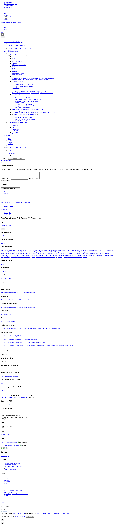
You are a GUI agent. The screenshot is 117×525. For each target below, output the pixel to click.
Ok (2, 520)
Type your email (6, 178)
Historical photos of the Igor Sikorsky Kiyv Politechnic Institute (30, 79)
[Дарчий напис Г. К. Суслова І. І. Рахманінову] (15, 202)
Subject (10, 142)
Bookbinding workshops (22, 107)
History (14, 134)
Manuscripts (15, 63)
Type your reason (33, 178)
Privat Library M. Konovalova (24, 121)
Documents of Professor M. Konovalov (25, 114)
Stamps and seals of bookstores (24, 104)
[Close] (1, 162)
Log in (3, 502)
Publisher (10, 144)
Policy (10, 50)
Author (10, 140)
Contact (10, 47)
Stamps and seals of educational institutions (27, 106)
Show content (9, 206)
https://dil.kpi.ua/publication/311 (10, 376)
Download (4, 209)
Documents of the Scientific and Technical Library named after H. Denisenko (34, 112)
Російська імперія (6, 236)
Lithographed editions (18, 73)
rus (1, 285)
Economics (15, 125)
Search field (4, 158)
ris (5, 191)
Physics (14, 127)
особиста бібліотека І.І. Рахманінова (12, 328)
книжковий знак (6, 225)
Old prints (14, 58)
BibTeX (6, 193)
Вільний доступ (6, 314)
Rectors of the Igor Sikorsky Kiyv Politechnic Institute (27, 109)
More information (20, 516)
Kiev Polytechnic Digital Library (13, 336)
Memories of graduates (18, 111)
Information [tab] (7, 214)
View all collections (10, 469)
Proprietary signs (20, 102)
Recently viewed (11, 147)
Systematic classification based (19, 122)
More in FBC (5, 405)
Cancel (3, 180)
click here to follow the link (9, 321)
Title (9, 139)
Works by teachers (19, 81)
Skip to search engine (10, 4)
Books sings (17, 94)
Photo (13, 70)
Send (8, 180)
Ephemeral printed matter (19, 65)
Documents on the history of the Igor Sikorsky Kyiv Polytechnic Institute (33, 78)
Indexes (6, 135)
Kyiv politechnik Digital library (17, 45)
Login (6, 19)
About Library (8, 42)
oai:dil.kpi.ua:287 (6, 278)
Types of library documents (18, 55)
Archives (16, 88)
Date (9, 145)
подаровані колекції (38, 328)
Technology (15, 132)
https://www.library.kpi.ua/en (9, 442)
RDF (2, 383)
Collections (7, 51)
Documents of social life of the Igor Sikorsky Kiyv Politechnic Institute (32, 93)
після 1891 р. (5, 271)
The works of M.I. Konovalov (24, 86)
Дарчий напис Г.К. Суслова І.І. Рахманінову (14, 397)
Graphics (14, 71)
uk (7, 13)
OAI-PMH (4, 390)
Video (13, 66)
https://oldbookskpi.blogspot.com (10, 445)
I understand (30, 516)
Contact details (8, 492)
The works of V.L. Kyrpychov (24, 84)
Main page (5, 456)
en (5, 13)
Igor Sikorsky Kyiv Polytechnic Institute (19, 48)
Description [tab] (7, 213)
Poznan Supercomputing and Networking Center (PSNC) (53, 513)
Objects (10, 150)
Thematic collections (16, 74)
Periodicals (15, 60)
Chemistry (15, 130)
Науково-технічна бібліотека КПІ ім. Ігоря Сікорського (18, 292)
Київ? (2, 264)
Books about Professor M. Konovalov (26, 119)
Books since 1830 (17, 61)
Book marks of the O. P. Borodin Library (27, 101)
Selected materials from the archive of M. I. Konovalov (31, 91)
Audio (13, 68)
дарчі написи (28, 328)
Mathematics (15, 129)
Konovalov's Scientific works (23, 117)
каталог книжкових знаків (53, 328)
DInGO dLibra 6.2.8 (19, 513)
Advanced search (6, 160)
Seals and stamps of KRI (22, 98)
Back (2, 37)
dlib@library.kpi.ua (6, 435)
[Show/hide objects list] (22, 42)
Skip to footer (8, 7)
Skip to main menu (9, 2)
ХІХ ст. (3, 243)
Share (9, 16)
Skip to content (8, 5)
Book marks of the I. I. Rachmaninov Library (28, 99)
